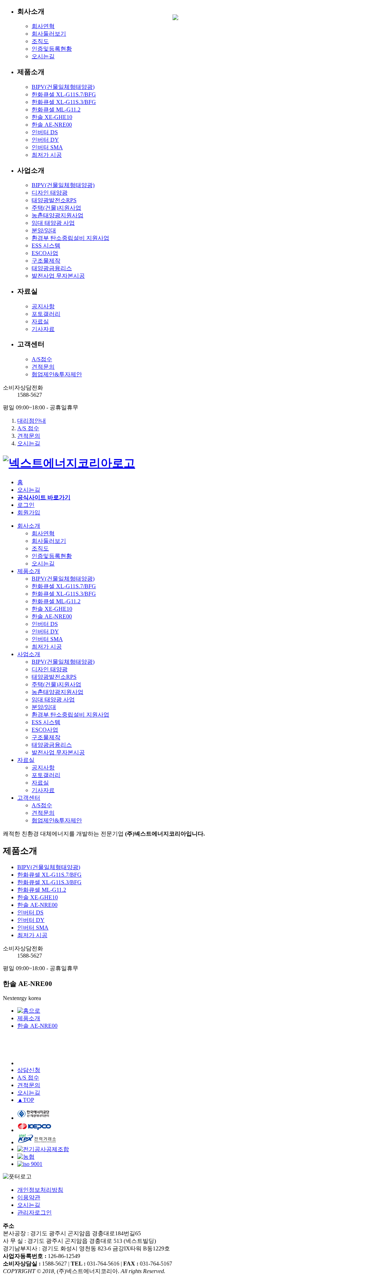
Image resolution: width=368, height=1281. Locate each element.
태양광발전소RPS (54, 200)
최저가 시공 (47, 155)
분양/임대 (44, 230)
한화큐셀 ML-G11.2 (56, 109)
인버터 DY (45, 140)
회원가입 (28, 512)
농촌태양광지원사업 (57, 215)
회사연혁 (43, 26)
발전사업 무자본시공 (58, 276)
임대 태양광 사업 (53, 223)
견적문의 (43, 367)
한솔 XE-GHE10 (52, 117)
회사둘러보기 (49, 34)
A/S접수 (42, 359)
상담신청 (28, 1070)
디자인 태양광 (50, 193)
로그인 (25, 505)
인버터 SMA (47, 147)
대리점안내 (31, 421)
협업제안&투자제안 (57, 374)
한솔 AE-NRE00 (52, 125)
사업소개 (28, 654)
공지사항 (43, 306)
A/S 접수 (28, 428)
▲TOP (25, 1100)
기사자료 (43, 329)
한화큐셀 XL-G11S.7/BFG (64, 94)
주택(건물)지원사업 (56, 208)
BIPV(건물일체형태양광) (63, 87)
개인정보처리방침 (40, 1190)
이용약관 (28, 1197)
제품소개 (28, 571)
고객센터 (28, 798)
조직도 (40, 41)
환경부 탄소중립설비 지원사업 (70, 238)
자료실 (40, 321)
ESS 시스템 (46, 245)
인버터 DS (45, 132)
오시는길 (43, 56)
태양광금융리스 (52, 268)
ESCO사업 (45, 253)
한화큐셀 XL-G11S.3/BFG (64, 102)
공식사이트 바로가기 (43, 497)
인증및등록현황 (52, 49)
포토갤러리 (46, 314)
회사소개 (28, 526)
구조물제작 (46, 261)
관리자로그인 (34, 1212)
